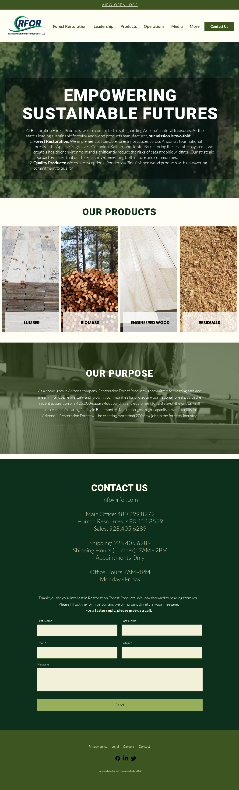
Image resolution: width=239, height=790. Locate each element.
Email (40, 643)
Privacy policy (97, 746)
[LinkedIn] (126, 758)
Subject (127, 643)
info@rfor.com (120, 499)
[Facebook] (118, 758)
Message (43, 664)
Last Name (129, 620)
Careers (128, 746)
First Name (44, 620)
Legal (115, 746)
